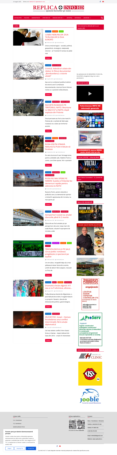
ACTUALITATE (18, 18)
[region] (20, 440)
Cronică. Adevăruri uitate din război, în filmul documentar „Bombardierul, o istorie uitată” (58, 72)
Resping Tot (20, 448)
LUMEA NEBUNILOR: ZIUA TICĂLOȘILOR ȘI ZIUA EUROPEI (56, 37)
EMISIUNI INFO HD (57, 18)
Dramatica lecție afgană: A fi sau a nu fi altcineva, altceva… (58, 286)
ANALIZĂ (54, 282)
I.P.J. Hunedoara (17, 423)
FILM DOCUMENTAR (57, 65)
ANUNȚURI (86, 18)
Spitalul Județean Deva (19, 427)
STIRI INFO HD (46, 18)
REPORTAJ (69, 18)
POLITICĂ (26, 18)
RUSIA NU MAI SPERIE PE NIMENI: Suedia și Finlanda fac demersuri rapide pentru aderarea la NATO (58, 182)
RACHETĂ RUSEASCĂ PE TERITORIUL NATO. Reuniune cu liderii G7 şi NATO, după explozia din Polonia (58, 109)
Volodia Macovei (60, 42)
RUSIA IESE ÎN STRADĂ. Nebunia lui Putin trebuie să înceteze (57, 146)
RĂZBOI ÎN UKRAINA (65, 101)
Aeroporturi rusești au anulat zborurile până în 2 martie (58, 216)
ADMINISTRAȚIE (36, 18)
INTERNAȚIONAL (56, 101)
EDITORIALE (78, 18)
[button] (63, 18)
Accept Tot (31, 448)
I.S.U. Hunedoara (17, 420)
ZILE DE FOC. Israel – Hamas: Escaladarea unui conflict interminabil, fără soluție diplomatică (58, 321)
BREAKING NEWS (56, 211)
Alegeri (9, 448)
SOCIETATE (48, 245)
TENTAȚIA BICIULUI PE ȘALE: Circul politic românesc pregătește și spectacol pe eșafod (57, 253)
